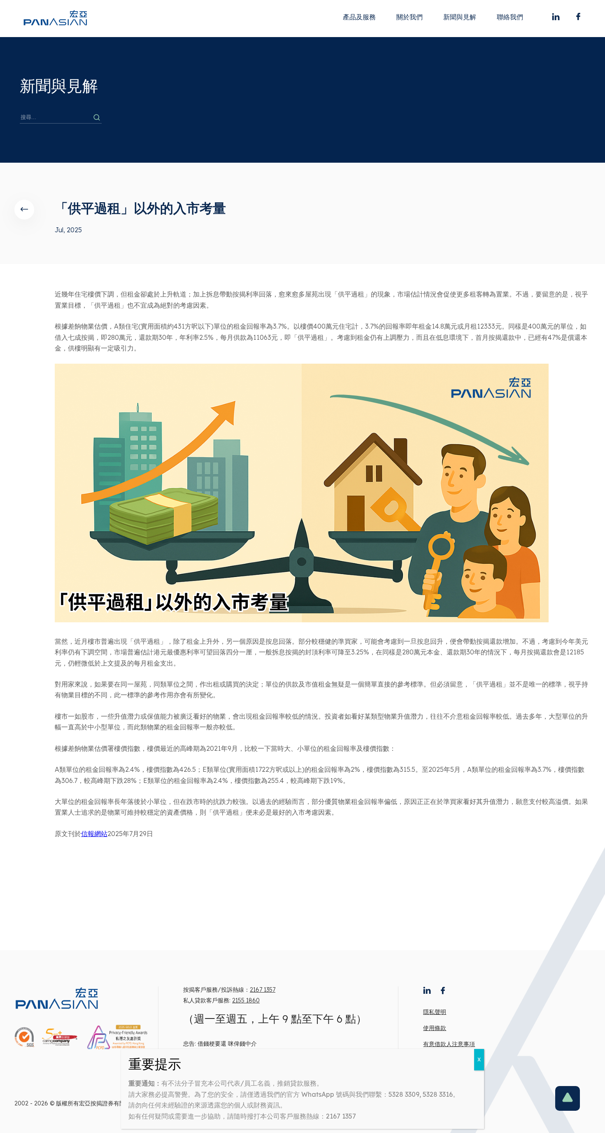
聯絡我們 (510, 17)
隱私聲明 (434, 1012)
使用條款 (434, 1028)
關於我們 (409, 17)
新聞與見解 (459, 17)
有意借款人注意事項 (449, 1044)
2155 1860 (246, 1000)
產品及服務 (359, 17)
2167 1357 (262, 989)
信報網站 (94, 833)
